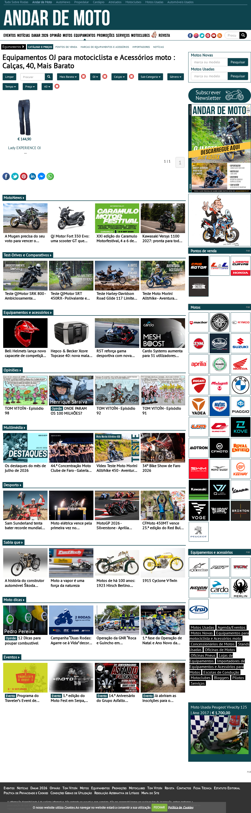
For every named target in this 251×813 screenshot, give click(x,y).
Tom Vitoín (70, 788)
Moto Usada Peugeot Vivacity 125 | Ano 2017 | (219, 710)
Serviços (198, 683)
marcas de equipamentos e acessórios (105, 46)
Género (174, 77)
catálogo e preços (40, 46)
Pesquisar (238, 62)
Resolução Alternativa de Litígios (116, 793)
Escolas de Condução (221, 672)
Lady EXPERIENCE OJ (24, 147)
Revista (164, 35)
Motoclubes (140, 35)
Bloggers (221, 677)
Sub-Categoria (150, 77)
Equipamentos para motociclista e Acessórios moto (219, 635)
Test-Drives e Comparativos (26, 254)
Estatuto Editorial (227, 788)
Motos (84, 788)
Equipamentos (100, 788)
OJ (94, 77)
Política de (180, 807)
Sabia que (12, 542)
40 (46, 86)
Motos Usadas (202, 627)
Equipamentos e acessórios (26, 312)
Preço (29, 86)
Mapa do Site (150, 793)
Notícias (22, 788)
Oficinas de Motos (220, 649)
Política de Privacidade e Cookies (26, 793)
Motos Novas (202, 632)
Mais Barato (67, 77)
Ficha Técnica (202, 788)
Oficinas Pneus (203, 655)
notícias (158, 46)
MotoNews (13, 197)
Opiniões (11, 369)
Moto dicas (13, 599)
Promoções (105, 35)
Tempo (9, 86)
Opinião (55, 35)
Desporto (11, 484)
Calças (118, 77)
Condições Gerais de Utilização (71, 793)
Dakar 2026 (39, 35)
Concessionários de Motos (213, 644)
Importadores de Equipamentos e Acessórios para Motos (217, 666)
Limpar (9, 77)
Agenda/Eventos (231, 627)
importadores (141, 46)
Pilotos (238, 677)
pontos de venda (66, 46)
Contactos (184, 788)
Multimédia (13, 427)
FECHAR (159, 807)
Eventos (9, 35)
